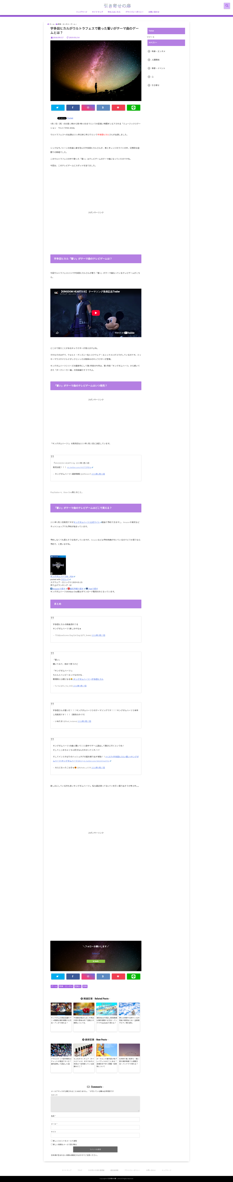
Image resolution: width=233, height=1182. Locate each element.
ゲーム (54, 986)
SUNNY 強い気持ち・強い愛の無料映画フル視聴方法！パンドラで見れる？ (129, 1061)
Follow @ (96, 953)
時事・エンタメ (66, 986)
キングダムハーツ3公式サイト (87, 522)
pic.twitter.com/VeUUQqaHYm (96, 761)
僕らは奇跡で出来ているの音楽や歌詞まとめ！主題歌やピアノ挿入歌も (129, 1020)
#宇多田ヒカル (97, 679)
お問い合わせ (153, 12)
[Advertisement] (95, 194)
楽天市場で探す (76, 589)
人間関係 (155, 60)
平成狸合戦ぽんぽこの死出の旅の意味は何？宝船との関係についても (84, 1020)
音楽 (85, 986)
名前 (53, 1116)
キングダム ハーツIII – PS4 (61, 577)
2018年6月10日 (98, 474)
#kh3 (80, 761)
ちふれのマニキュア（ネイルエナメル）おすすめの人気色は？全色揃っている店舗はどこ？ (84, 1062)
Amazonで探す (59, 589)
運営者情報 (114, 1170)
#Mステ (108, 757)
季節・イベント (158, 68)
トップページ (81, 12)
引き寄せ (155, 85)
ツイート (151, 37)
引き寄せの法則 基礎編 (96, 1170)
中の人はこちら (114, 12)
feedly (96, 961)
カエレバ (65, 579)
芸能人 (78, 986)
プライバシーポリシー (134, 12)
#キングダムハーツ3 (81, 679)
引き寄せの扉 (112, 1178)
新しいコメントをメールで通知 (65, 1141)
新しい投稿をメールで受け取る (65, 1144)
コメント (54, 1095)
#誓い (127, 757)
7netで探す (93, 589)
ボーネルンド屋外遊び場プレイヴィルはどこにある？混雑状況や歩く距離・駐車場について (106, 1062)
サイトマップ (97, 12)
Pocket (70, 118)
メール (54, 1124)
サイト (53, 1132)
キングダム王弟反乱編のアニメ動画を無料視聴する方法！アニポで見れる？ (61, 1020)
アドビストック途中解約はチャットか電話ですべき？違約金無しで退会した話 (61, 1061)
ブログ (79, 1170)
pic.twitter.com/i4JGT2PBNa (79, 467)
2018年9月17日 (98, 635)
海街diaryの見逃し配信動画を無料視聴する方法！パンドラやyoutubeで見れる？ (106, 1020)
